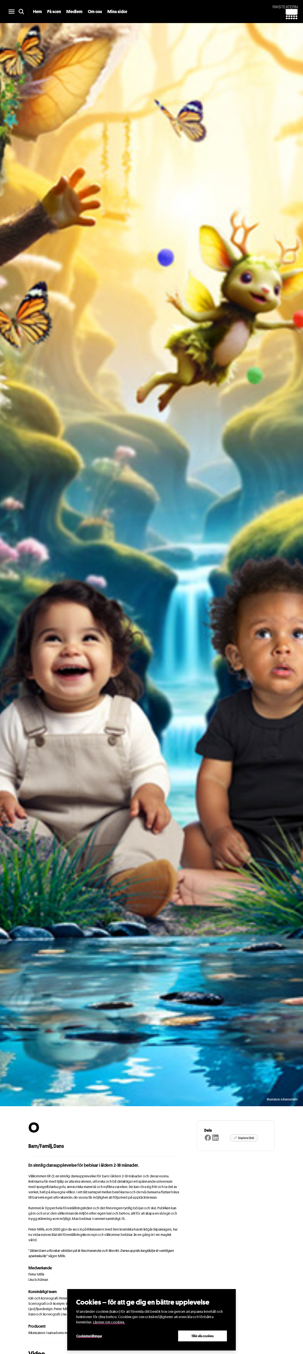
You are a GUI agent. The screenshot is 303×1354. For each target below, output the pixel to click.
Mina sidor (117, 11)
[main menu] (11, 11)
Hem (37, 11)
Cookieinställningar (89, 1336)
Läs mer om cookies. (109, 1322)
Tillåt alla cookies (202, 1336)
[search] (21, 11)
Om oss (95, 11)
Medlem (74, 11)
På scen (54, 11)
